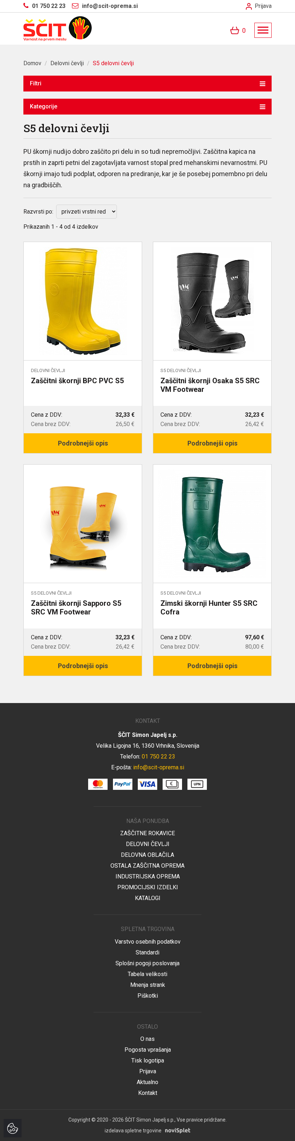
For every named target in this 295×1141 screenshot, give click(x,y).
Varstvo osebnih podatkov (148, 941)
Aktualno (147, 1082)
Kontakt (147, 1092)
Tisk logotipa (147, 1060)
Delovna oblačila (147, 854)
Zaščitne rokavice (147, 833)
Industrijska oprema (147, 876)
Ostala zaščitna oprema (147, 865)
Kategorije (43, 106)
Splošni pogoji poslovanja (147, 963)
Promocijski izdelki (147, 887)
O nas (147, 1038)
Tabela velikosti (147, 974)
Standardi (147, 952)
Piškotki (147, 995)
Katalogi (147, 898)
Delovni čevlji (67, 63)
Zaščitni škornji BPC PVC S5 (77, 380)
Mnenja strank (147, 984)
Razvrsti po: (38, 211)
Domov (32, 63)
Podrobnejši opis (83, 443)
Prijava (262, 6)
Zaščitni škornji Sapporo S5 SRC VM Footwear (76, 607)
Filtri (35, 83)
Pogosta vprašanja (147, 1049)
